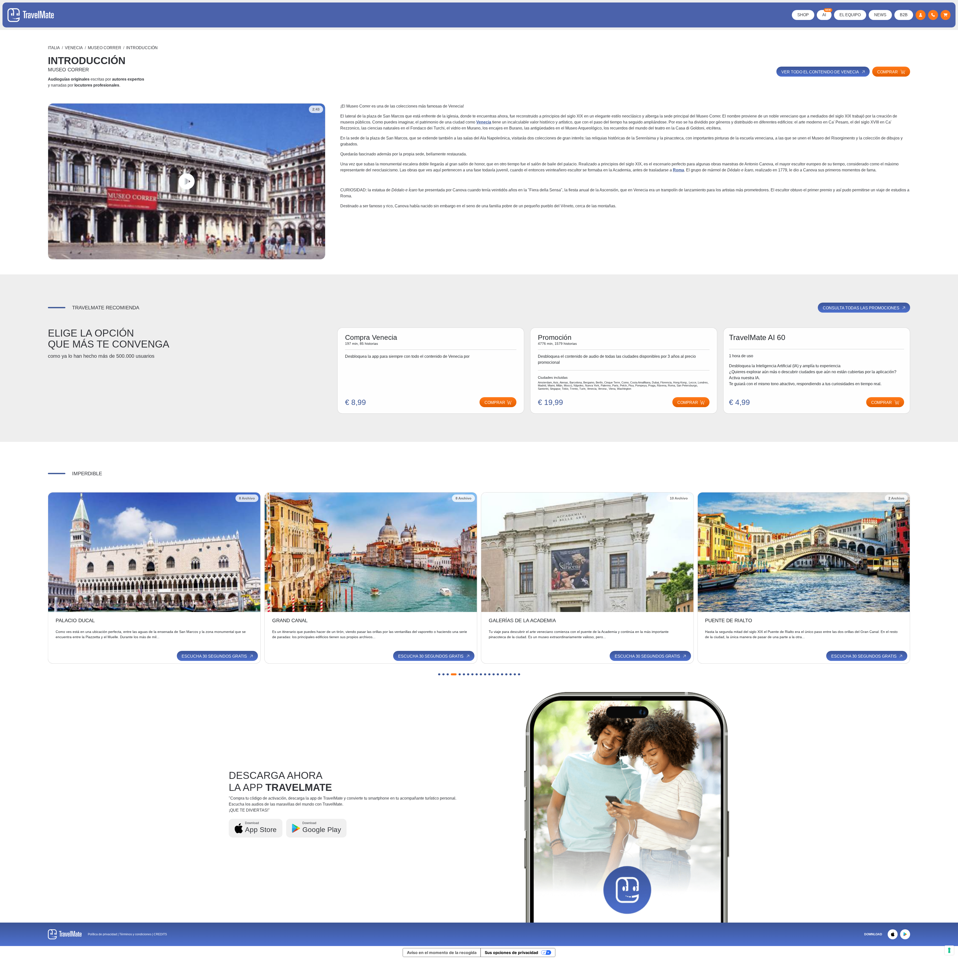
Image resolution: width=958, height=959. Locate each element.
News (880, 15)
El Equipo (850, 15)
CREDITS (160, 934)
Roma (678, 170)
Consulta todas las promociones (861, 308)
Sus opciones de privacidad (511, 952)
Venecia (74, 48)
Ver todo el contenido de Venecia (820, 72)
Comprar (888, 72)
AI (826, 13)
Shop (803, 15)
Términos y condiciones (135, 934)
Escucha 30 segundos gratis (215, 656)
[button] (439, 674)
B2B (904, 15)
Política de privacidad (102, 934)
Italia (54, 48)
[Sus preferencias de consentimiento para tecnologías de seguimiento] (949, 950)
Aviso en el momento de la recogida (442, 952)
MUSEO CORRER (104, 48)
